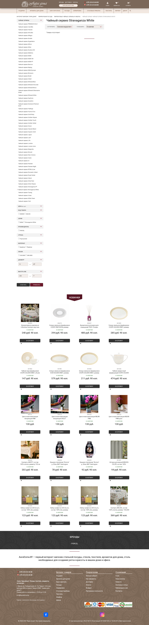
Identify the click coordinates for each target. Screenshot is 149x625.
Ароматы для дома (36, 10)
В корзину (30, 340)
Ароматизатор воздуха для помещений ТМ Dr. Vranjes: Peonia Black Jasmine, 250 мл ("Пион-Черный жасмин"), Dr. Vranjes (89, 326)
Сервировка (77, 10)
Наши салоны (120, 579)
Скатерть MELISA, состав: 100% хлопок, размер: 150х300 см (119, 509)
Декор (125, 10)
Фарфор (117, 10)
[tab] (30, 20)
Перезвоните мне (68, 5)
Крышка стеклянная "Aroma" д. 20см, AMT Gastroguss (59, 463)
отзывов (41, 600)
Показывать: (80, 26)
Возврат (89, 588)
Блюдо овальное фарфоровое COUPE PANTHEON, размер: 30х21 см (59, 326)
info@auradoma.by (23, 595)
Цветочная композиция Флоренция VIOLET (60, 417)
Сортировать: (51, 26)
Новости (119, 582)
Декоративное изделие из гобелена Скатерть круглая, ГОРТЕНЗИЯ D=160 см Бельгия (30, 326)
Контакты (119, 591)
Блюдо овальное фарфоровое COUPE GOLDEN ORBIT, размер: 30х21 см (89, 372)
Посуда (67, 10)
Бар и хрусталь (55, 10)
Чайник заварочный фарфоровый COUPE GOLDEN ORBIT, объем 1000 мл (119, 372)
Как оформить (91, 579)
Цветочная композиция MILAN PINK (89, 417)
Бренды (61, 2)
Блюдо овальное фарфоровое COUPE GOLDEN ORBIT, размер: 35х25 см (119, 326)
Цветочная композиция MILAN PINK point (119, 417)
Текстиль (109, 10)
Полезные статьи (122, 585)
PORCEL (74, 543)
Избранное (117, 5)
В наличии (90, 27)
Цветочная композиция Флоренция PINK (30, 417)
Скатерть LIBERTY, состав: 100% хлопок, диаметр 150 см (30, 463)
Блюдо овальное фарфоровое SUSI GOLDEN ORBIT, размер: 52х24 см (59, 372)
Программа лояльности (94, 591)
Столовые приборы (93, 10)
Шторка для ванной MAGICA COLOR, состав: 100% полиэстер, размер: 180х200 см (119, 463)
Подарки (21, 10)
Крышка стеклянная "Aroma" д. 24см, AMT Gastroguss (89, 463)
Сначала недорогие (64, 27)
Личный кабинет (91, 576)
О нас (117, 576)
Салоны (75, 2)
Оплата (88, 585)
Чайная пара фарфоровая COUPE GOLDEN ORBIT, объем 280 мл (30, 372)
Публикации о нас (122, 588)
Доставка (68, 2)
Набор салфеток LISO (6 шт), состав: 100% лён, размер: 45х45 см (30, 509)
